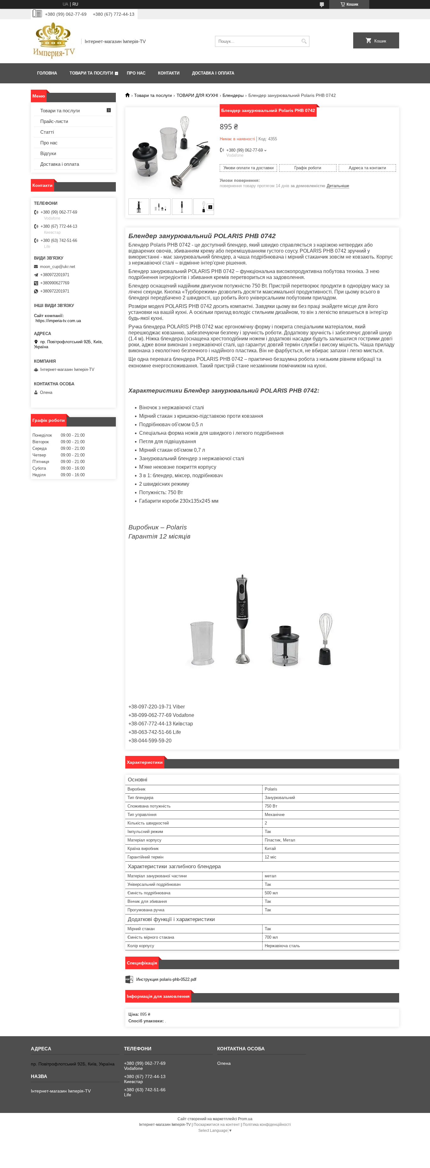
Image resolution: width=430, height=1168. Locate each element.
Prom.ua (245, 1119)
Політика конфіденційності (267, 1124)
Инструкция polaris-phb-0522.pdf (166, 979)
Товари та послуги (91, 73)
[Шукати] (303, 41)
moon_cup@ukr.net (57, 266)
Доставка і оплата (213, 73)
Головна (47, 73)
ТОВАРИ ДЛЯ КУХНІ (197, 95)
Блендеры (233, 95)
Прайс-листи (54, 121)
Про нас (136, 73)
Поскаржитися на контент (217, 1124)
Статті (47, 132)
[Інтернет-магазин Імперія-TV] (54, 41)
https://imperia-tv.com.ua (58, 320)
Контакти (168, 73)
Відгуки (48, 153)
